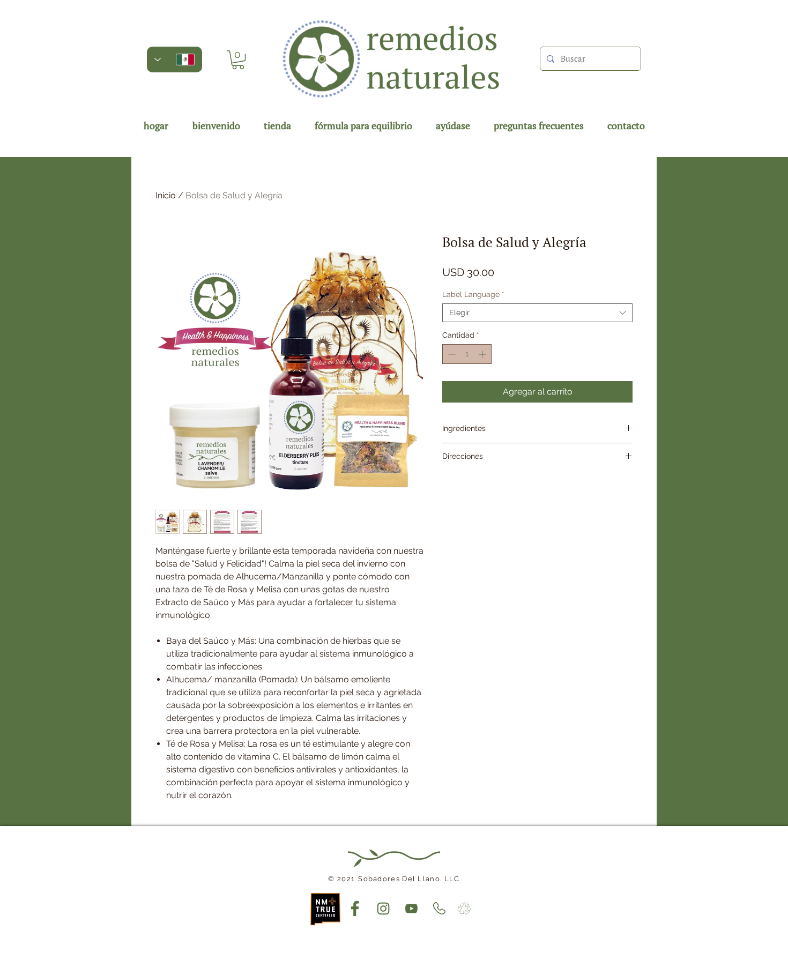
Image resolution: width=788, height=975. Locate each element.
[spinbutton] (467, 354)
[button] (238, 59)
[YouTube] (411, 908)
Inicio (165, 195)
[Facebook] (355, 908)
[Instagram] (383, 908)
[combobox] (537, 312)
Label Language (473, 294)
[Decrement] (450, 354)
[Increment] (483, 354)
